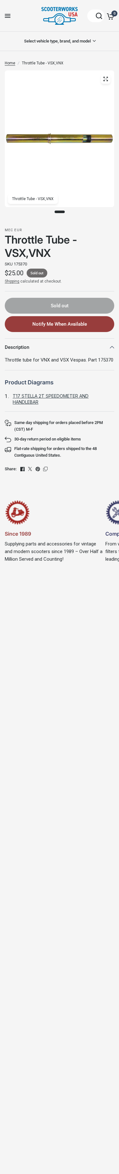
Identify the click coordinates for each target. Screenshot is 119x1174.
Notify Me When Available (59, 324)
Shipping (12, 281)
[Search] (95, 16)
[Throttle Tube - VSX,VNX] (105, 79)
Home (10, 63)
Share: (11, 468)
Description (17, 347)
